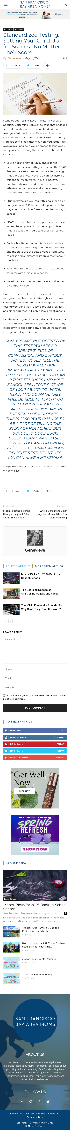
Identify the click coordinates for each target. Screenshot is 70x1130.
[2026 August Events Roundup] (11, 963)
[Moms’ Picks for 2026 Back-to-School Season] (11, 578)
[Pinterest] (39, 1102)
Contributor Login (35, 1117)
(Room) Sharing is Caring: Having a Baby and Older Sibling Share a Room (16, 514)
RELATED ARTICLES (18, 566)
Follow (60, 737)
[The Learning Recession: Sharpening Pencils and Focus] (11, 593)
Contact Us (53, 1113)
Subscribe (59, 757)
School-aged (18, 29)
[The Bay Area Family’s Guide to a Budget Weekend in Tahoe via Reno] (11, 931)
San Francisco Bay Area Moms (22, 913)
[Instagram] (30, 1102)
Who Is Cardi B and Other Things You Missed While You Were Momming (51, 514)
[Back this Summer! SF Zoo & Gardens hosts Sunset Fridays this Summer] (11, 947)
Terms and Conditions (35, 1113)
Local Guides (10, 899)
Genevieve (14, 58)
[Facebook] (22, 1102)
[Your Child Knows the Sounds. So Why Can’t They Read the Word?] (11, 609)
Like (62, 730)
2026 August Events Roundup (39, 959)
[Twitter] (48, 1102)
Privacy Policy (15, 1113)
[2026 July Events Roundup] (11, 978)
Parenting (8, 29)
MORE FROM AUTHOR (49, 566)
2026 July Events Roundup (37, 974)
